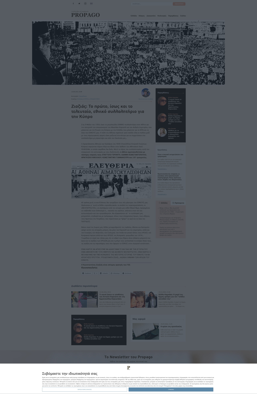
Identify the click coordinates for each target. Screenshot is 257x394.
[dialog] (128, 379)
